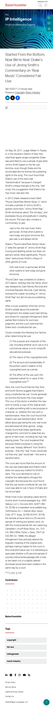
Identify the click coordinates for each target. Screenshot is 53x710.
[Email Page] (48, 23)
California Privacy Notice (14, 692)
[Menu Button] (46, 5)
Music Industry (33, 92)
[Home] (48, 17)
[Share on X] (12, 98)
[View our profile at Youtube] (24, 675)
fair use (10, 647)
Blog (6, 14)
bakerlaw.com (43, 1)
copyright (11, 640)
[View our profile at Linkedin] (6, 675)
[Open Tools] (48, 29)
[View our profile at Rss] (29, 675)
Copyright (20, 92)
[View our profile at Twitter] (11, 675)
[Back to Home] (15, 5)
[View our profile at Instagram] (19, 675)
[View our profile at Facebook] (15, 675)
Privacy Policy (10, 682)
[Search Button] (40, 5)
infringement (13, 654)
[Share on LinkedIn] (7, 98)
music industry (14, 661)
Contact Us (9, 696)
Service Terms (10, 687)
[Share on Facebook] (17, 98)
